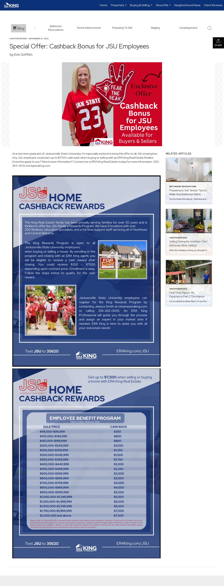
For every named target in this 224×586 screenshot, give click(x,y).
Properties (119, 6)
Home (103, 5)
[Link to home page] (13, 5)
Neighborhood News (187, 5)
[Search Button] (209, 28)
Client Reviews (213, 5)
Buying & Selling (141, 6)
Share (218, 45)
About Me (164, 6)
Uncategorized (18, 38)
